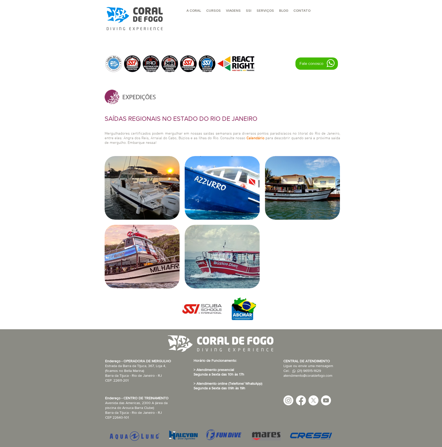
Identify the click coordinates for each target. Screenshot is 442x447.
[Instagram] (288, 400)
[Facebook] (301, 400)
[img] (142, 188)
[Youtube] (326, 400)
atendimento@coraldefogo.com (307, 375)
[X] (313, 400)
